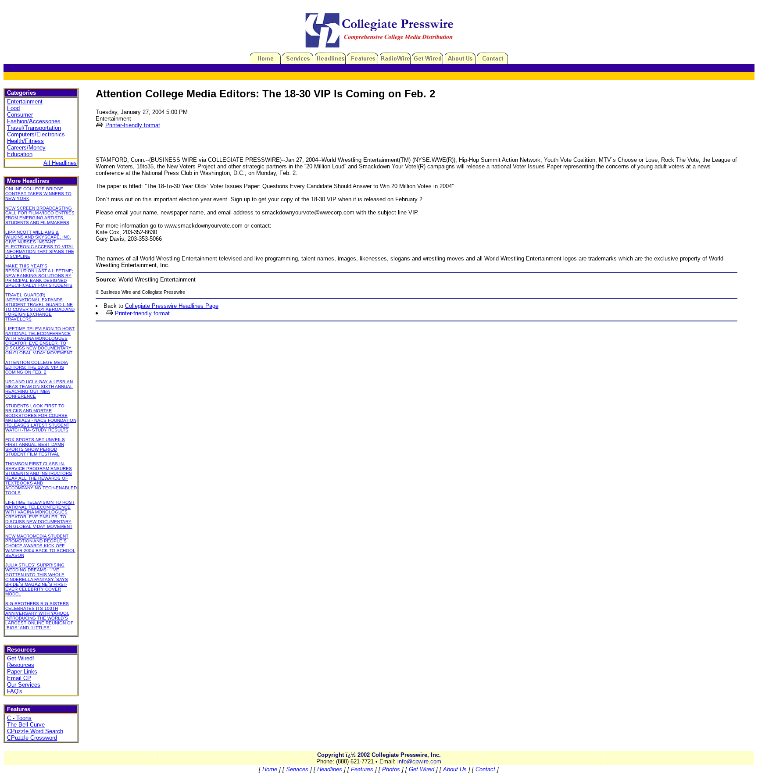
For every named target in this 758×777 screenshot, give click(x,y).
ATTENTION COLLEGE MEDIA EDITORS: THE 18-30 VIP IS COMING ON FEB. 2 (36, 367)
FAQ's (14, 691)
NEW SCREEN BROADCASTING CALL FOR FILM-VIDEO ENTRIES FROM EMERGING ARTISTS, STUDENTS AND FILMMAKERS (40, 215)
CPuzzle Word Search (35, 731)
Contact (485, 769)
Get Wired (421, 769)
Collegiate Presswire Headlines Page (171, 306)
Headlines (329, 769)
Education (19, 154)
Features (362, 769)
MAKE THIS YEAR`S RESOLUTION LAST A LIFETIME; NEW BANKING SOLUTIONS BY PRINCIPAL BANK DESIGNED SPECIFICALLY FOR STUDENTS (39, 276)
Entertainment (25, 101)
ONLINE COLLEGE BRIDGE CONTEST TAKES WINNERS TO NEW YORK (38, 193)
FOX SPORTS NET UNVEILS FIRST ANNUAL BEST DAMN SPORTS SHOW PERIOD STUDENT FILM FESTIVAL (35, 446)
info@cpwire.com (419, 761)
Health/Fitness (25, 141)
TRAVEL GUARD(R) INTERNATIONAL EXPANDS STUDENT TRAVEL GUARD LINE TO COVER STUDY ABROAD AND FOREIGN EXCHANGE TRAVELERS (40, 306)
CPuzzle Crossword (32, 737)
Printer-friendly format (132, 125)
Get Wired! (20, 658)
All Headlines (60, 163)
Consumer (20, 114)
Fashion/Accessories (34, 121)
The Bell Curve (26, 724)
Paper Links (22, 671)
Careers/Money (26, 147)
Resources (20, 665)
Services (297, 769)
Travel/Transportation (34, 128)
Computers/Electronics (36, 134)
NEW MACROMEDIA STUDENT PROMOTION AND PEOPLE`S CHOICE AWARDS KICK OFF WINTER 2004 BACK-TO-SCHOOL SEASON (40, 546)
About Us (455, 769)
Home (269, 769)
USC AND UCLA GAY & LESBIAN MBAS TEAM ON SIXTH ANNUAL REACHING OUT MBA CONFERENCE (39, 389)
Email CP (19, 678)
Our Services (23, 684)
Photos (391, 769)
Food (13, 108)
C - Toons (19, 718)
